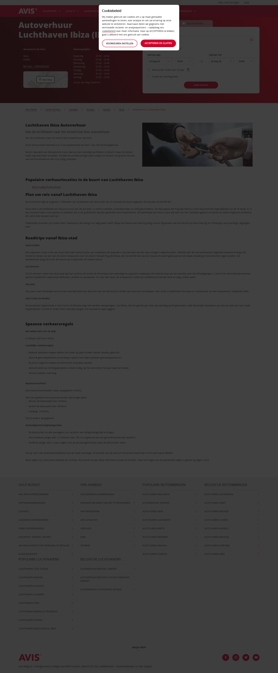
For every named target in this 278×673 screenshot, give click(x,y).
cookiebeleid (109, 31)
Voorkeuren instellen (119, 43)
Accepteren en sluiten (158, 43)
